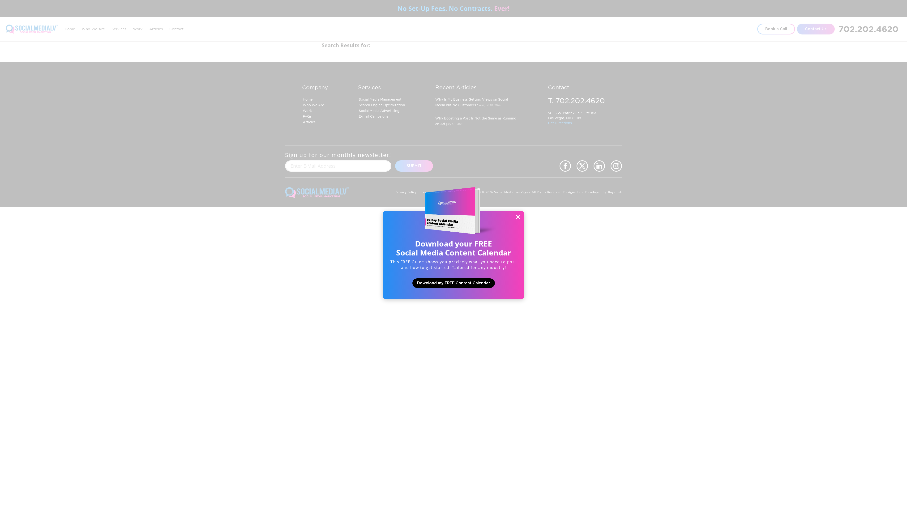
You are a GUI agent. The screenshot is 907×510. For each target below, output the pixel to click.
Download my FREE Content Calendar (453, 283)
